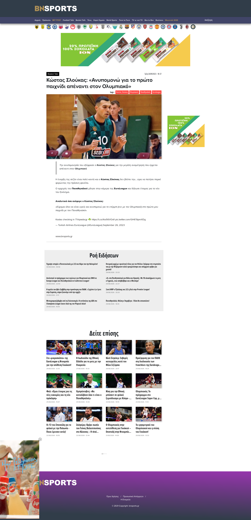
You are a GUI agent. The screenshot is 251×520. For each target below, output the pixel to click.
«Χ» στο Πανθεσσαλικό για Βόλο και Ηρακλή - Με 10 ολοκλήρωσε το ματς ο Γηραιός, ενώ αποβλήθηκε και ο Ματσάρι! (133, 279)
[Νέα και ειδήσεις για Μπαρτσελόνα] (126, 26)
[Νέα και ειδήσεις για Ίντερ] (193, 26)
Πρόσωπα (46, 20)
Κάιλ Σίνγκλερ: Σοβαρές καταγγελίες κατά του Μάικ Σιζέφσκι (117, 362)
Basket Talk (80, 20)
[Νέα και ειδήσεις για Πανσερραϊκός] (96, 26)
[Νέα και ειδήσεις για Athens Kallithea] (108, 26)
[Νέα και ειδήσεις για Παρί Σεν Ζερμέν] (175, 26)
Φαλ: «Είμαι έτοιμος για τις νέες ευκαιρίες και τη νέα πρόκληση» (59, 395)
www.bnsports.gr (64, 236)
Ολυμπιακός (134, 92)
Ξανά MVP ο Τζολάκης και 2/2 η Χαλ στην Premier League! (128, 289)
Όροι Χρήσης (113, 496)
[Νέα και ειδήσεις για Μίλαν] (187, 26)
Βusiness (159, 20)
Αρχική (37, 20)
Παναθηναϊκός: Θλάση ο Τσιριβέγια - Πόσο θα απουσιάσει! (127, 301)
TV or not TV (137, 20)
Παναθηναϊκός (145, 92)
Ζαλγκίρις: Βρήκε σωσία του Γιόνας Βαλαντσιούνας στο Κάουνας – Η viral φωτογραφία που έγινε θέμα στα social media (88, 428)
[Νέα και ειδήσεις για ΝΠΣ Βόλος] (60, 26)
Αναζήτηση (208, 20)
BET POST (56, 20)
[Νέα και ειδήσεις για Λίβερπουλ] (151, 26)
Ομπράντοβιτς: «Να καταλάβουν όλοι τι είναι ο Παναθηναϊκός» (88, 395)
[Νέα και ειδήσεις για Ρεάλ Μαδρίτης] (120, 26)
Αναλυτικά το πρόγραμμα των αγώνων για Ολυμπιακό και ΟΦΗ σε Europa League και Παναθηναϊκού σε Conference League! (71, 279)
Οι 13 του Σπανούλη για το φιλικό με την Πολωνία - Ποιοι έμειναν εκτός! (58, 428)
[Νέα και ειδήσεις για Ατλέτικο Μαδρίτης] (132, 26)
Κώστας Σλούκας (122, 92)
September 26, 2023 (114, 225)
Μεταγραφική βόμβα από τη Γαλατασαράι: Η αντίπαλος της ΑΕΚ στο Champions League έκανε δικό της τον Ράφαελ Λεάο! (71, 302)
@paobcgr (82, 219)
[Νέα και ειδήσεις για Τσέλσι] (163, 26)
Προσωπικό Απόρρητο (133, 496)
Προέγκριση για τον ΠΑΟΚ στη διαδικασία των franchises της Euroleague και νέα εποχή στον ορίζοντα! (148, 362)
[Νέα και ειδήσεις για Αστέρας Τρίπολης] (48, 26)
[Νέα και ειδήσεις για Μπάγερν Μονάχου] (169, 26)
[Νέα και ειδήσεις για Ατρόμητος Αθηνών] (54, 26)
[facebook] (211, 482)
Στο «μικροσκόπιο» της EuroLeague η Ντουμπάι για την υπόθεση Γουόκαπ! (58, 362)
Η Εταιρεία (125, 499)
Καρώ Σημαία (98, 20)
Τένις (89, 20)
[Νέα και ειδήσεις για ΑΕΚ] (36, 26)
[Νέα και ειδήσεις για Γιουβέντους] (181, 26)
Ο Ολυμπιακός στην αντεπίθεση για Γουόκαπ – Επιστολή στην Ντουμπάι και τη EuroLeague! (118, 428)
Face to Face (124, 20)
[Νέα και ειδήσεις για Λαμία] (66, 26)
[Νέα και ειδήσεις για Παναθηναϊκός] (84, 26)
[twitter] (214, 482)
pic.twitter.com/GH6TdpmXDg (130, 219)
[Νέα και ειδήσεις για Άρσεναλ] (144, 26)
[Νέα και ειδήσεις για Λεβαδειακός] (114, 26)
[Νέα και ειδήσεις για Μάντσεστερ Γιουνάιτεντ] (157, 26)
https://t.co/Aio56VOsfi (103, 219)
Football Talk (68, 20)
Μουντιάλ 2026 (171, 20)
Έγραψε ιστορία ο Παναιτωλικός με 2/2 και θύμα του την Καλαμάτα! (72, 264)
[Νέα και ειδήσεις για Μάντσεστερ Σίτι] (138, 26)
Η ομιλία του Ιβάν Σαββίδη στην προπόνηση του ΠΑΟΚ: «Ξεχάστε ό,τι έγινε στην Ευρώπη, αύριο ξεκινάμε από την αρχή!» (73, 291)
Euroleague (157, 92)
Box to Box (149, 20)
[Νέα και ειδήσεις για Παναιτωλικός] (90, 26)
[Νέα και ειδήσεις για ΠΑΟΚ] (102, 26)
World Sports (111, 20)
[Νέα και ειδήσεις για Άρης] (42, 26)
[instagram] (208, 482)
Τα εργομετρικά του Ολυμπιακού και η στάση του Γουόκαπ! (147, 428)
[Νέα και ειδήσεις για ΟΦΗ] (78, 26)
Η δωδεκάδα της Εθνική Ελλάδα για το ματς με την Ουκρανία (88, 362)
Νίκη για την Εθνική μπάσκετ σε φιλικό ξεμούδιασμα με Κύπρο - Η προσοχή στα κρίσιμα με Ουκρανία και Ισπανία (118, 395)
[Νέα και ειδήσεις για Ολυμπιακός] (72, 26)
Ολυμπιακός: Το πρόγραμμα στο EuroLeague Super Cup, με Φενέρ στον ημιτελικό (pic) (148, 395)
